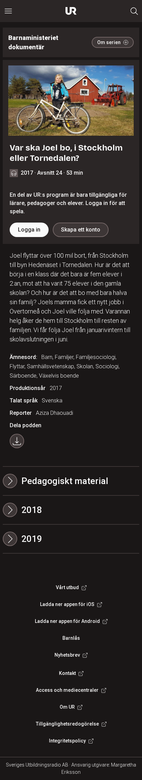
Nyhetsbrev (67, 655)
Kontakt (67, 673)
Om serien (109, 42)
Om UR (67, 707)
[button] (71, 510)
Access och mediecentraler (67, 690)
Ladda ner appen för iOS (67, 604)
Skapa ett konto (80, 229)
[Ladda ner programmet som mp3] (17, 441)
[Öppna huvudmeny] (8, 11)
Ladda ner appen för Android (67, 621)
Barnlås (71, 638)
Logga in (29, 229)
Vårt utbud (67, 587)
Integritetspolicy (67, 740)
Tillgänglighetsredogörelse (67, 724)
